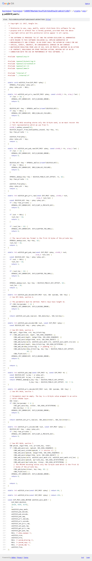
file (48, 19)
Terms (26, 557)
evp (84, 11)
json (88, 557)
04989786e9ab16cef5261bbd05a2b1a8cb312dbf (47, 11)
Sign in (87, 3)
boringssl (6, 11)
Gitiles (13, 557)
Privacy (19, 557)
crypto (77, 11)
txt (82, 557)
